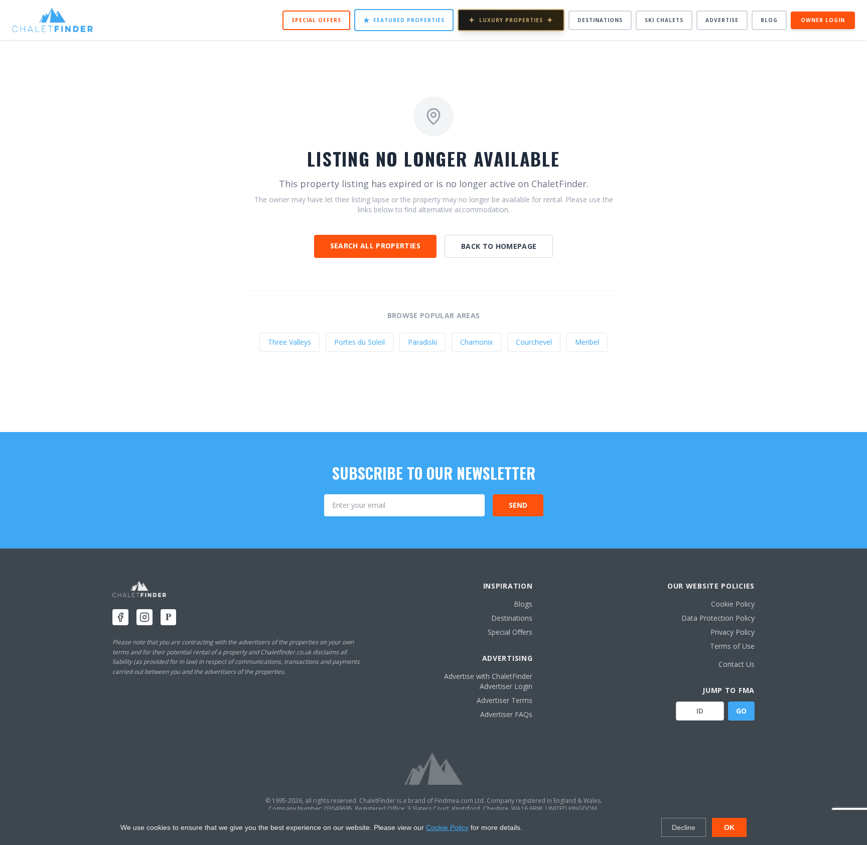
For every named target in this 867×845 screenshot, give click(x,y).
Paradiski (422, 342)
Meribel (587, 342)
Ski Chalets (664, 20)
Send (518, 505)
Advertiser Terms (504, 700)
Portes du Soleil (359, 342)
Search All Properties (375, 245)
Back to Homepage (499, 246)
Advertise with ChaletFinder (488, 676)
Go (741, 711)
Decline (683, 827)
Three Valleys (289, 342)
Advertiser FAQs (506, 714)
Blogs (523, 604)
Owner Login (823, 20)
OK (729, 827)
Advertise (722, 20)
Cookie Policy (733, 604)
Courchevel (534, 342)
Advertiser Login (506, 686)
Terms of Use (732, 646)
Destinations (600, 20)
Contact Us (736, 664)
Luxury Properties (511, 20)
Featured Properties (404, 20)
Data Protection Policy (718, 618)
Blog (769, 20)
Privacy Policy (732, 632)
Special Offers (316, 20)
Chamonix (476, 342)
